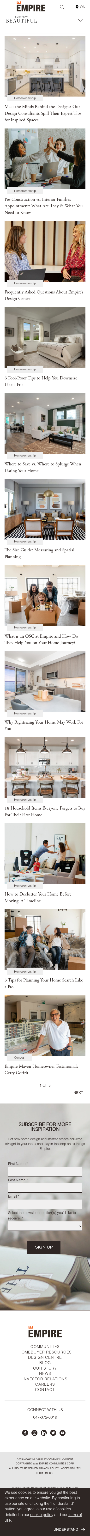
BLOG (45, 1363)
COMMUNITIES (45, 1347)
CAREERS (45, 1385)
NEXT (78, 1093)
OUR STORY (45, 1369)
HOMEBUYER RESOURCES (45, 1353)
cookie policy (41, 1515)
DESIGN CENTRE (45, 1358)
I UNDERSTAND (65, 1530)
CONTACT (45, 1390)
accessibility (70, 1469)
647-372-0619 (45, 1418)
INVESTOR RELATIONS (45, 1380)
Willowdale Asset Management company (46, 1459)
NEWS (45, 1374)
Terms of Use (45, 1473)
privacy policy (49, 1469)
